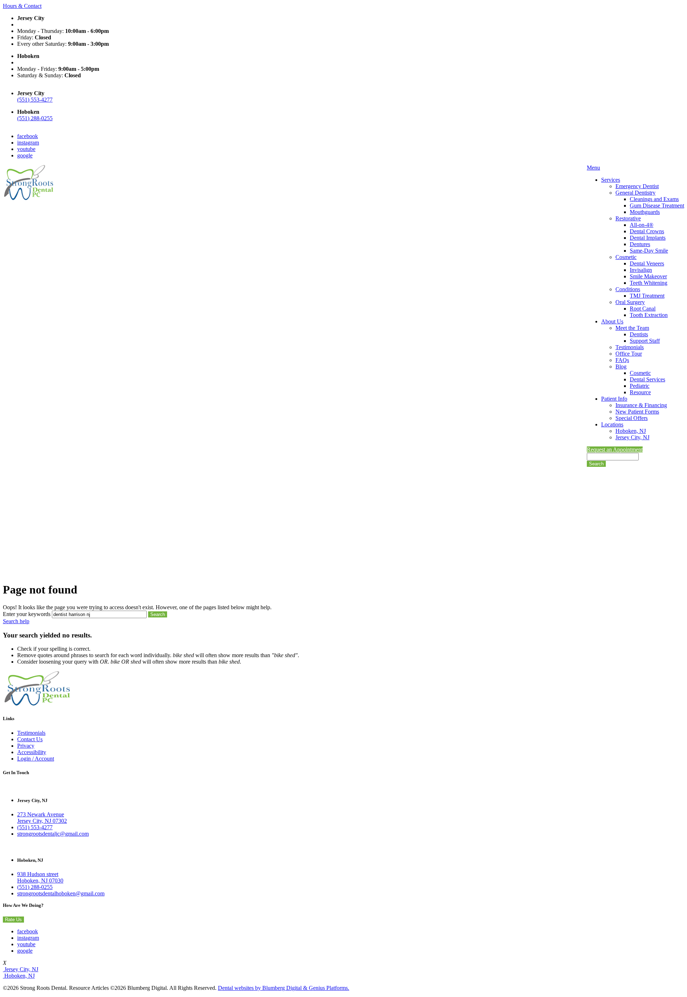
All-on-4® (641, 225)
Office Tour (628, 354)
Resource (640, 392)
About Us (612, 321)
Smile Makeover (648, 276)
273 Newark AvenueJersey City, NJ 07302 (42, 817)
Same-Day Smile (649, 251)
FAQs (622, 360)
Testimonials (629, 347)
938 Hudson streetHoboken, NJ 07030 (40, 877)
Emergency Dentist (637, 186)
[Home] (28, 199)
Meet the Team (632, 328)
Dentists (639, 334)
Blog (621, 366)
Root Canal (643, 309)
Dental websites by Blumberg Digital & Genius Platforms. (283, 988)
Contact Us (30, 739)
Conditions (627, 289)
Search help (16, 621)
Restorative (628, 218)
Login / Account (35, 759)
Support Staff (645, 341)
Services (610, 180)
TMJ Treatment (647, 296)
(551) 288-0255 (35, 118)
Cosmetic (626, 257)
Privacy (25, 746)
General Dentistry (635, 193)
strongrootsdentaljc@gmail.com (53, 834)
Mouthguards (645, 212)
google (25, 155)
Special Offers (631, 418)
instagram (28, 143)
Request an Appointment (615, 449)
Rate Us (13, 919)
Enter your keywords (26, 614)
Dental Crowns (647, 231)
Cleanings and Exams (654, 199)
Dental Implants (648, 238)
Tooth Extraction (649, 315)
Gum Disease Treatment (657, 205)
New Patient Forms (637, 412)
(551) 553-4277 (35, 100)
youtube (26, 149)
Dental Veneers (647, 263)
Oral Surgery (630, 302)
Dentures (640, 244)
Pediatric (639, 386)
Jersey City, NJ (632, 437)
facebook (27, 136)
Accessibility (31, 752)
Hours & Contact (22, 6)
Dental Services (647, 379)
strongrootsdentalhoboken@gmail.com (60, 893)
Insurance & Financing (641, 405)
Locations (612, 424)
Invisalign (641, 270)
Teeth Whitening (648, 283)
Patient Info (614, 399)
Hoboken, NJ (630, 431)
